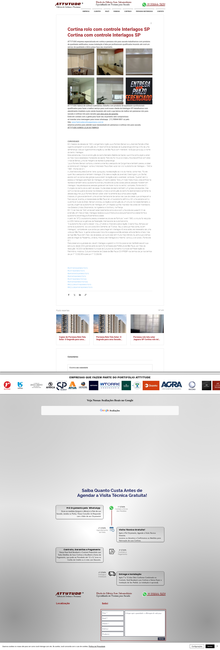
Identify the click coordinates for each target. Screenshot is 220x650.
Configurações (197, 646)
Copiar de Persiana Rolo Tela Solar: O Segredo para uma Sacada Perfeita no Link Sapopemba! (72, 338)
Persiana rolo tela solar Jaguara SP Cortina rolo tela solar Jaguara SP (146, 338)
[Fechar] (217, 646)
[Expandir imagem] (81, 61)
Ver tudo (161, 310)
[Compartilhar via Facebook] (69, 295)
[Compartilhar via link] (85, 295)
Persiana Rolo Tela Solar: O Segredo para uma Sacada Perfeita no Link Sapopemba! (109, 338)
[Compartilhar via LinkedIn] (80, 295)
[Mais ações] (151, 23)
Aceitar (210, 646)
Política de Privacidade (97, 646)
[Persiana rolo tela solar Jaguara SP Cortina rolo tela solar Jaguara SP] (147, 323)
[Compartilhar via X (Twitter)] (74, 295)
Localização (63, 603)
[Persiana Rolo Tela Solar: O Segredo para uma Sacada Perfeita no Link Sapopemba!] (110, 323)
